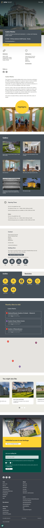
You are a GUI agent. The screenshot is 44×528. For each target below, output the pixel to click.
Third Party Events (6, 510)
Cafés (4, 498)
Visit (4, 481)
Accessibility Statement (6, 518)
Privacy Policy (9, 466)
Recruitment (6, 502)
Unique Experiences (6, 489)
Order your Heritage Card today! (13, 443)
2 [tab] (22, 407)
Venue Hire (5, 506)
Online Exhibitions (26, 506)
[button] (36, 342)
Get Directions (28, 63)
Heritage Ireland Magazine (27, 509)
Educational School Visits (27, 502)
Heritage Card (5, 494)
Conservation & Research (27, 500)
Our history (25, 487)
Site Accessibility (5, 487)
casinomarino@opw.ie (12, 245)
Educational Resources (26, 504)
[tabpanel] (23, 393)
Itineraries (4, 496)
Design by (6, 521)
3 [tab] (24, 407)
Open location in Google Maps (16, 254)
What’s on (4, 485)
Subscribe (8, 468)
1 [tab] (19, 407)
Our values (24, 489)
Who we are (25, 485)
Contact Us (39, 518)
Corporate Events (5, 512)
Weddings (4, 508)
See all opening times (9, 41)
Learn (24, 497)
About (24, 481)
